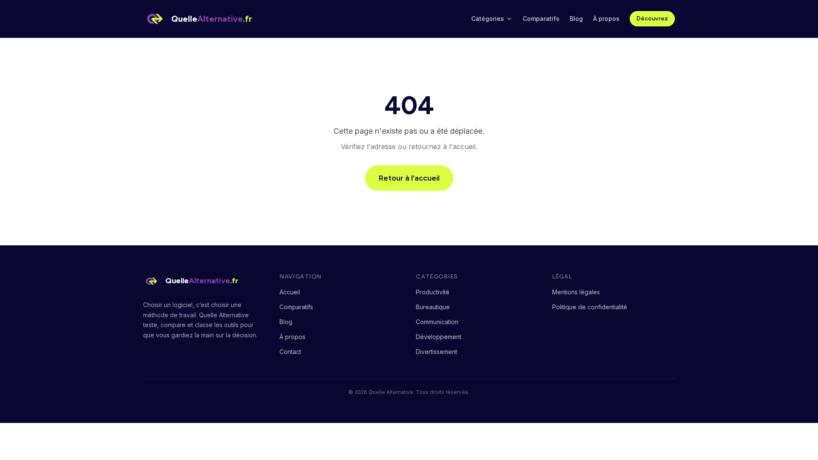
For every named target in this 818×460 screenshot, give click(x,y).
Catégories (487, 18)
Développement (438, 336)
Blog (576, 18)
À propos (606, 18)
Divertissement (436, 351)
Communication (437, 321)
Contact (290, 351)
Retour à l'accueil (409, 178)
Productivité (432, 292)
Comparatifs (541, 18)
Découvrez (652, 18)
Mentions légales (576, 292)
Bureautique (433, 306)
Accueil (289, 292)
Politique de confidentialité (589, 306)
